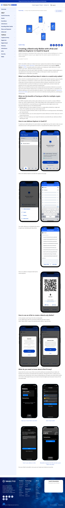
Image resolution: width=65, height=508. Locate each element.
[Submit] (51, 5)
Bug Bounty (21, 492)
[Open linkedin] (12, 497)
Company (37, 482)
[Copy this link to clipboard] (62, 45)
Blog (36, 494)
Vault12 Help (21, 10)
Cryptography (27, 482)
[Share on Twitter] (51, 45)
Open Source (27, 495)
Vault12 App (21, 482)
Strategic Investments (38, 493)
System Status (21, 495)
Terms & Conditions (53, 504)
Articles (26, 492)
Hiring (37, 486)
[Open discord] (4, 499)
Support (20, 490)
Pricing (20, 494)
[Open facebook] (4, 497)
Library (26, 486)
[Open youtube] (6, 499)
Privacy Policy (60, 504)
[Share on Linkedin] (56, 45)
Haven (20, 489)
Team (37, 484)
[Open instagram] (9, 497)
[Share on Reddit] (59, 45)
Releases (20, 487)
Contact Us (46, 5)
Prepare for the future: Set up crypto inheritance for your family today (32, 1)
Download (21, 486)
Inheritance (21, 484)
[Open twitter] (6, 497)
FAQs (37, 489)
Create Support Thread (37, 5)
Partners (37, 490)
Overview (3, 9)
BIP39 (25, 67)
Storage (26, 484)
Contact (37, 498)
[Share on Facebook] (54, 45)
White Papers (27, 491)
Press (37, 496)
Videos (26, 494)
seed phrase (32, 65)
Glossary (60, 11)
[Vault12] (5, 5)
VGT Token (38, 487)
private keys (23, 65)
